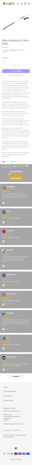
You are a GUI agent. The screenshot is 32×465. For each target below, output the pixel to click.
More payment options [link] (16, 75)
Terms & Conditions (9, 391)
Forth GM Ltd (18, 459)
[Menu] (29, 3)
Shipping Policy (8, 400)
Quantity (5, 58)
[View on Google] (4, 187)
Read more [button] (5, 199)
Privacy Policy (7, 396)
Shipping (13, 50)
